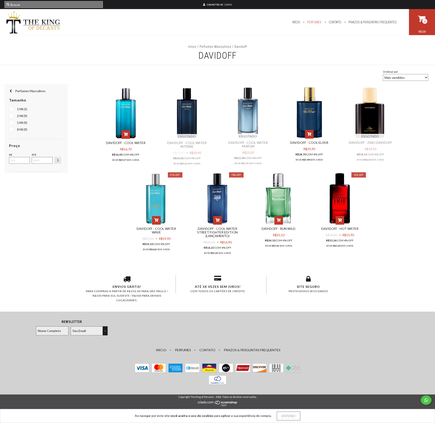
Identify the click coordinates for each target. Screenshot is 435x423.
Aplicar (57, 160)
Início (296, 22)
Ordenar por (390, 71)
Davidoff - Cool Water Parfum (248, 144)
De (10, 154)
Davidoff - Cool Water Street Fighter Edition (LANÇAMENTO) (217, 232)
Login (228, 4)
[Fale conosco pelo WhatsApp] (426, 400)
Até (34, 154)
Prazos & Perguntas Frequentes (372, 22)
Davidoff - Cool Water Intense (187, 144)
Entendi (288, 416)
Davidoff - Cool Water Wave (156, 230)
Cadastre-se (215, 4)
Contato (334, 22)
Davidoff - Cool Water (125, 143)
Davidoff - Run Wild (278, 229)
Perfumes (314, 22)
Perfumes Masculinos (215, 46)
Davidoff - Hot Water (339, 229)
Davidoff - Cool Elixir (309, 142)
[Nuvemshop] (217, 405)
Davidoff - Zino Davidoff (370, 142)
